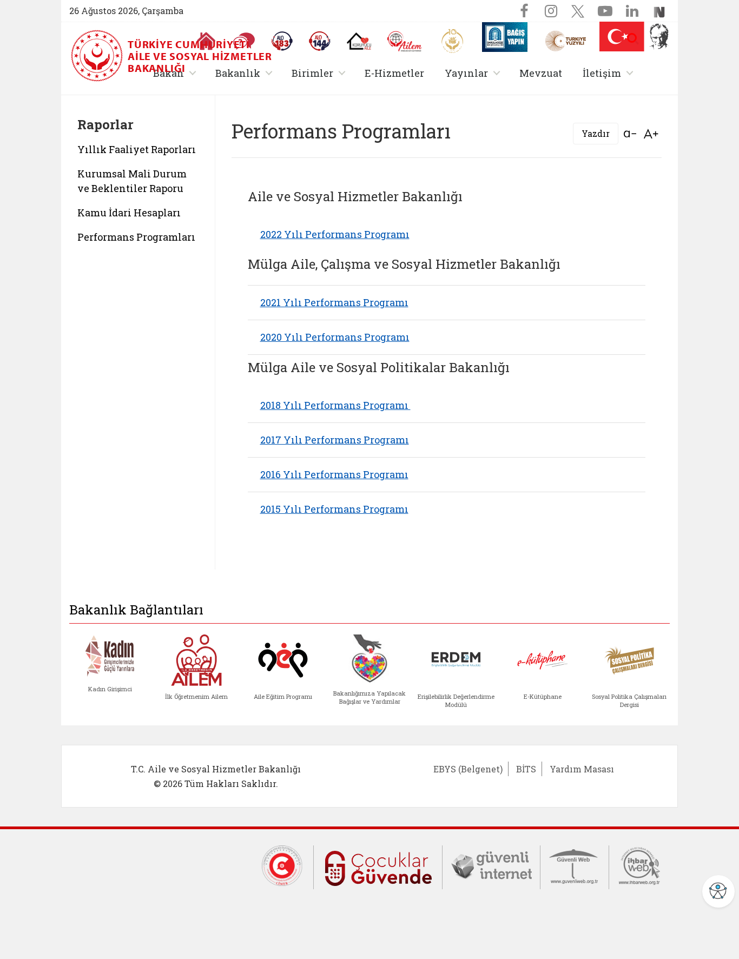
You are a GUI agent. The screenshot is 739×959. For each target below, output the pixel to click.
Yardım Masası (582, 769)
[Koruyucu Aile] (359, 41)
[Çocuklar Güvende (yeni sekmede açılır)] (378, 866)
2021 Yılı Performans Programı (334, 302)
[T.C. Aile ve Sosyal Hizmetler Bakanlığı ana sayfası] (98, 56)
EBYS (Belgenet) (468, 769)
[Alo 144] (320, 41)
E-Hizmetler (394, 73)
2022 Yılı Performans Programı (335, 234)
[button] (633, 39)
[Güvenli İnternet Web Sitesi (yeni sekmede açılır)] (491, 864)
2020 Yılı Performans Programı (335, 336)
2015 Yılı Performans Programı (334, 508)
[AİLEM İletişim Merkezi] (405, 41)
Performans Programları (136, 236)
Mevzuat (540, 73)
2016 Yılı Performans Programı (334, 474)
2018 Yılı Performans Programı (335, 405)
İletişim (610, 73)
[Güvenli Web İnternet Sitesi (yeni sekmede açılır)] (575, 864)
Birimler (320, 73)
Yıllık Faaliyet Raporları (136, 149)
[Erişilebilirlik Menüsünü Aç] (718, 891)
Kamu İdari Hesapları (129, 212)
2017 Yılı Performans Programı (334, 439)
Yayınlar (474, 73)
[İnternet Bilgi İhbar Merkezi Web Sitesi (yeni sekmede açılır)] (639, 864)
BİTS (526, 769)
